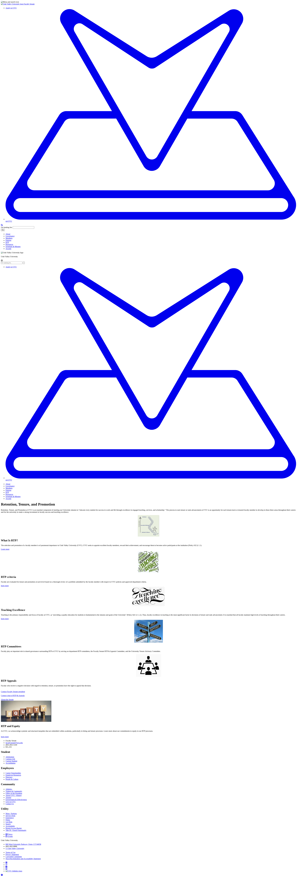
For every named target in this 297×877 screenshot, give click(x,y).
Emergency (10, 818)
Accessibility (10, 826)
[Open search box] (2, 225)
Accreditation (10, 763)
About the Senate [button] (7, 700)
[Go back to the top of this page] (2, 875)
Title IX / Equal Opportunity (16, 830)
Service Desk (10, 816)
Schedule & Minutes (13, 247)
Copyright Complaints (14, 857)
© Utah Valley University (15, 848)
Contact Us (10, 804)
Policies (8, 240)
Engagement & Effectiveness (16, 800)
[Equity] (26, 721)
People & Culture (12, 779)
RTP (7, 242)
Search (8, 824)
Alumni (8, 798)
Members (9, 238)
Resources (9, 244)
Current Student (11, 761)
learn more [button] (5, 586)
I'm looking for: (6, 227)
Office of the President (14, 793)
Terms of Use (10, 852)
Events (10, 836)
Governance (10, 236)
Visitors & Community (14, 791)
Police (8, 820)
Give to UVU (11, 802)
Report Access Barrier (14, 828)
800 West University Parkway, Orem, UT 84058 (23, 844)
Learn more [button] (5, 549)
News (10, 834)
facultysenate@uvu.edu (14, 743)
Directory (9, 777)
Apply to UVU (11, 8)
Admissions (10, 757)
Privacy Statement (12, 854)
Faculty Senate (29, 4)
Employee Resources (13, 775)
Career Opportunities (13, 773)
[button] (148, 2)
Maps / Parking (11, 814)
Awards (8, 249)
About (8, 234)
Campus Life (10, 759)
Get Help (9, 822)
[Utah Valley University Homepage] (12, 4)
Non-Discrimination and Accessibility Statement (23, 859)
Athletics (9, 789)
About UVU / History (14, 795)
